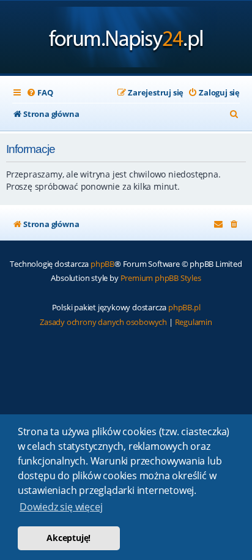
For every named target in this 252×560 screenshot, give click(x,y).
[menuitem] (39, 93)
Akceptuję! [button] (68, 537)
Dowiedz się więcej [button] (61, 506)
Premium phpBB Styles (160, 277)
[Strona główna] (126, 38)
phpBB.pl (184, 307)
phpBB (102, 263)
